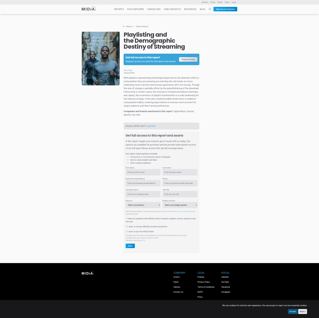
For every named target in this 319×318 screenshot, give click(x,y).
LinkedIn (225, 277)
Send (130, 246)
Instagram (225, 292)
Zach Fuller (128, 70)
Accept (292, 311)
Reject (303, 311)
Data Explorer (135, 9)
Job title (165, 190)
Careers (176, 287)
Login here (151, 126)
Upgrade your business (225, 9)
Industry (129, 201)
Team (227, 2)
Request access (188, 59)
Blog (202, 9)
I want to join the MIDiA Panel (141, 231)
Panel (220, 2)
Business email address (135, 179)
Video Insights (172, 9)
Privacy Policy (181, 211)
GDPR (170, 211)
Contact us (178, 292)
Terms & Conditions (205, 287)
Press (213, 2)
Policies (200, 277)
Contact (205, 2)
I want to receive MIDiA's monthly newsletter (147, 226)
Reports (119, 9)
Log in (234, 2)
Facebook (225, 287)
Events (176, 277)
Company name (132, 190)
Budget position (168, 201)
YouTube (225, 282)
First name (130, 168)
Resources (190, 9)
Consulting (154, 9)
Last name (166, 168)
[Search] (208, 9)
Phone (165, 179)
